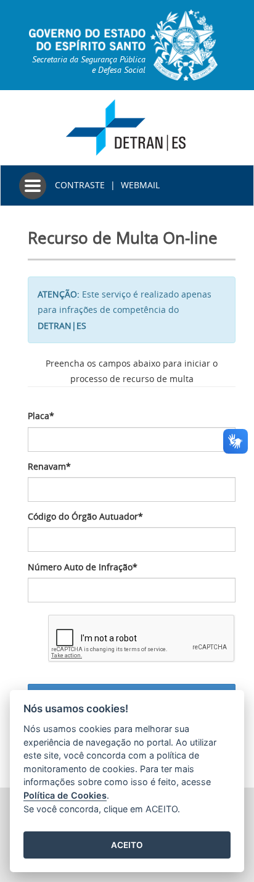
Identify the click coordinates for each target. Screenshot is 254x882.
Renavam (49, 466)
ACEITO (127, 845)
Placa (41, 416)
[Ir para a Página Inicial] (127, 126)
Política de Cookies (65, 795)
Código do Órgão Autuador (85, 516)
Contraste (80, 185)
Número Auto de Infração (82, 567)
